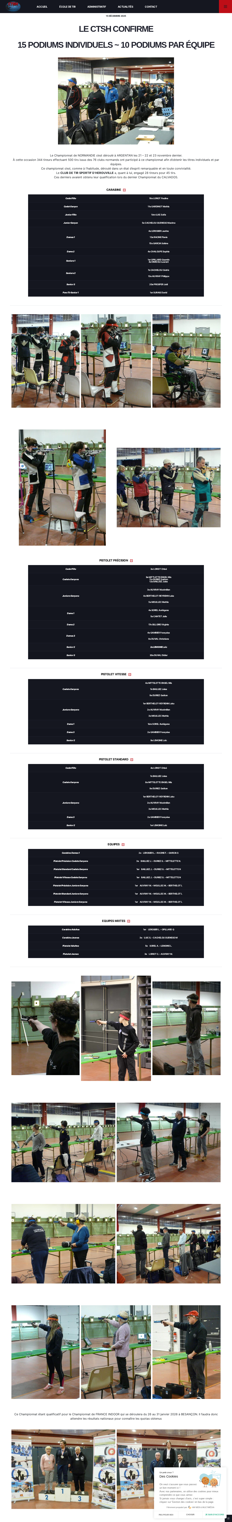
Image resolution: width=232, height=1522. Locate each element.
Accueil (42, 6)
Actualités (125, 6)
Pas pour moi (166, 1515)
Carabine (113, 189)
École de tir (67, 6)
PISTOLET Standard (114, 759)
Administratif (96, 6)
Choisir (190, 1514)
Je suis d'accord (214, 1514)
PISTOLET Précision (113, 560)
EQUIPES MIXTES (113, 921)
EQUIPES (114, 844)
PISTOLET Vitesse (113, 674)
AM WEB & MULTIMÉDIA (203, 1507)
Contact (151, 6)
